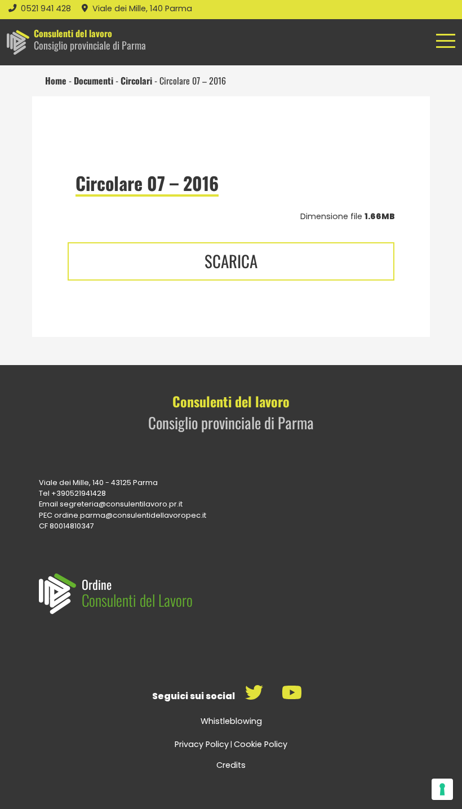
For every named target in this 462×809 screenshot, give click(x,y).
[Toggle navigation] (445, 49)
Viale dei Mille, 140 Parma (142, 8)
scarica (231, 261)
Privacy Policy (202, 744)
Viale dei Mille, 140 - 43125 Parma (98, 482)
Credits (231, 765)
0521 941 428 (47, 8)
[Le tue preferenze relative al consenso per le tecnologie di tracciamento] (442, 789)
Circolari (136, 80)
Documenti (93, 80)
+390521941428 (78, 493)
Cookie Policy (260, 744)
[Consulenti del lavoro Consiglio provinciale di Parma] (18, 42)
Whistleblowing (231, 721)
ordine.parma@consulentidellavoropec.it (130, 515)
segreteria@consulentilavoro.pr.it (121, 504)
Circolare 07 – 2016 (147, 183)
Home (55, 80)
